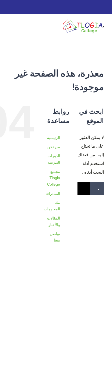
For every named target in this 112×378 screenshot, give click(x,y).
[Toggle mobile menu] (10, 27)
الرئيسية (53, 137)
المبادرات (52, 193)
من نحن (53, 147)
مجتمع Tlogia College (53, 178)
